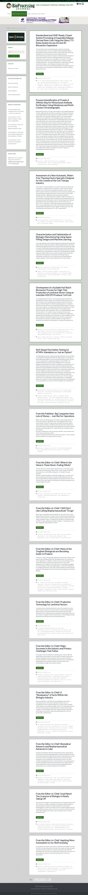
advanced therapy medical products (48, 395)
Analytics (40, 267)
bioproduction (48, 493)
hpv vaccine (64, 728)
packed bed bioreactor (44, 633)
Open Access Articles (19, 13)
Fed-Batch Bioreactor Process (60, 331)
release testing (49, 400)
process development (54, 274)
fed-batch (57, 337)
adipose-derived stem (56, 220)
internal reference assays (61, 827)
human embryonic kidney (48, 631)
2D (38, 80)
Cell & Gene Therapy (66, 390)
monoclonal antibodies (56, 536)
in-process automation (63, 866)
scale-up (69, 679)
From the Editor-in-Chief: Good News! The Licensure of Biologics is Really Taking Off (54, 796)
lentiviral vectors (60, 829)
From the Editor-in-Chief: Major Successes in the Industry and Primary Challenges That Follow (53, 648)
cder (58, 534)
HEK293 (66, 267)
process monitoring (52, 869)
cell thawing (41, 221)
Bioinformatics (42, 390)
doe (60, 273)
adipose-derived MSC (43, 220)
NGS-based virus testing (62, 399)
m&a (39, 449)
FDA (47, 536)
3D (40, 80)
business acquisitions (50, 448)
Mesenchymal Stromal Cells (65, 87)
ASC (59, 82)
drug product (42, 536)
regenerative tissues (44, 537)
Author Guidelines (12, 90)
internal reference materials (46, 829)
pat (60, 868)
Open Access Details (13, 83)
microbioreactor (42, 274)
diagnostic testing (43, 586)
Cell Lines (48, 331)
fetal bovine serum (55, 630)
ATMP (50, 397)
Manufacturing (42, 269)
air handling (58, 582)
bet (53, 825)
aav (38, 582)
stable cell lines (56, 633)
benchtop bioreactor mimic (50, 271)
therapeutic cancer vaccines (59, 731)
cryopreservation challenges (60, 676)
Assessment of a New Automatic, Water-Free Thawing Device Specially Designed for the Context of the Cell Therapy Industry (55, 179)
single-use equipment (44, 681)
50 (48, 879)
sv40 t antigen (65, 633)
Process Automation (53, 269)
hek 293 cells (64, 630)
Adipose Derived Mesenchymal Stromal (53, 80)
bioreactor (47, 84)
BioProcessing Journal (44, 886)
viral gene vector (66, 537)
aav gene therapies (45, 824)
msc (39, 89)
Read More (40, 74)
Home (9, 13)
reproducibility (52, 871)
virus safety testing (63, 402)
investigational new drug (60, 586)
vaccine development (43, 782)
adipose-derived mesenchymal (49, 82)
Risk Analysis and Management (53, 391)
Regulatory (69, 332)
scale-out (63, 679)
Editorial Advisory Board (14, 94)
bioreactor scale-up (47, 337)
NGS (53, 399)
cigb (55, 777)
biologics (40, 84)
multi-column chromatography (57, 162)
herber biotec (41, 779)
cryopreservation (66, 584)
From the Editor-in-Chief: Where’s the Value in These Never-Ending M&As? (54, 463)
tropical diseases (67, 781)
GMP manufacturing (51, 87)
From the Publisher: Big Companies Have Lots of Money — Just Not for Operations (55, 414)
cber (55, 534)
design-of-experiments (51, 273)
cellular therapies (59, 221)
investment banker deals (65, 448)
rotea (42, 89)
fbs (48, 630)
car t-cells (64, 726)
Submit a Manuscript (13, 87)
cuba (58, 777)
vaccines (48, 732)
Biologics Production (44, 78)
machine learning (67, 273)
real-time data (55, 679)
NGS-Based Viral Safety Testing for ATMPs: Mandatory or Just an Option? (54, 351)
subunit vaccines (55, 537)
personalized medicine (44, 679)
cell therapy (64, 84)
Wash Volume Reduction (51, 89)
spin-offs (59, 449)
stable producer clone (53, 338)
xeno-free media (63, 89)
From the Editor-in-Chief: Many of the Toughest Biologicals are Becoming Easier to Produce (54, 551)
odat (65, 536)
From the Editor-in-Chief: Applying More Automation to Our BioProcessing (55, 841)
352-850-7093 (15, 163)
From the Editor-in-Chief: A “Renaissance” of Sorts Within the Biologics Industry (52, 695)
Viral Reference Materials (36, 13)
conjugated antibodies (44, 827)
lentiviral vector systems (62, 631)
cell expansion (55, 84)
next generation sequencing (61, 397)
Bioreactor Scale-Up (63, 329)
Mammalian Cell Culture (48, 332)
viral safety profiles (51, 402)
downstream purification (51, 161)
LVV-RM (44, 338)
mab (51, 729)
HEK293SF (63, 337)
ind (51, 586)
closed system (58, 85)
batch (39, 337)
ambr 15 (40, 271)
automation (64, 82)
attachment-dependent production (48, 628)
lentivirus (70, 829)
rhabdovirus (41, 731)
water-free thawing (47, 223)
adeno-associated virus (47, 582)
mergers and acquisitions (48, 449)
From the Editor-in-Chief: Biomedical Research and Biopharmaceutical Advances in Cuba (53, 746)
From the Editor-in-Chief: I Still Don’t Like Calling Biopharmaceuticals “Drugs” (55, 509)
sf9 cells (48, 731)
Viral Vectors (57, 334)
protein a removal (52, 164)
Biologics (47, 267)
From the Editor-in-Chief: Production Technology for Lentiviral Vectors (53, 603)
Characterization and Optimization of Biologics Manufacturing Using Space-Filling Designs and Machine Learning (54, 237)
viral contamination (61, 400)
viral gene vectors (51, 590)
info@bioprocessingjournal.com (16, 161)
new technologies (53, 868)
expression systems (54, 728)
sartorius (64, 274)
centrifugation (48, 85)
